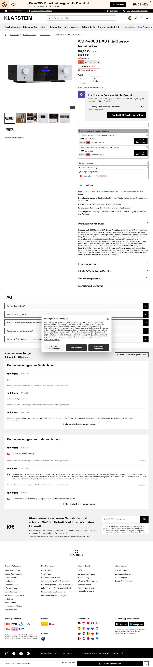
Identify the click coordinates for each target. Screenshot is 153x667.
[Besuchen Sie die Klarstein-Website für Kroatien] (83, 633)
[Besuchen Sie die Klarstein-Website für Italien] (97, 623)
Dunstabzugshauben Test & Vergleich (57, 585)
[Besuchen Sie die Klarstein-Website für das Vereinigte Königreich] (83, 628)
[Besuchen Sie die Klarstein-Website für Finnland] (97, 633)
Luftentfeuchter (11, 577)
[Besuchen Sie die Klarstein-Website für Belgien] (79, 638)
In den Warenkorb (112, 664)
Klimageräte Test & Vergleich (53, 592)
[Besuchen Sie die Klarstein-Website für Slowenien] (92, 638)
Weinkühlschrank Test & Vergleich (55, 581)
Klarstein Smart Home (50, 577)
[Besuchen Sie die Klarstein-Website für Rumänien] (88, 633)
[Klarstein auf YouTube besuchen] (21, 653)
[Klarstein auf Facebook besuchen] (14, 653)
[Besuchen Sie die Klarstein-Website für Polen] (79, 633)
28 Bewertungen (83, 58)
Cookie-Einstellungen (123, 581)
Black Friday (46, 570)
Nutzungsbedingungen (121, 633)
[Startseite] (7, 35)
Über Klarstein (121, 570)
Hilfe (80, 570)
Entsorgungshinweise (124, 574)
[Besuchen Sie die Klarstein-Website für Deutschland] (79, 623)
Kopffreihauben (11, 585)
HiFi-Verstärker (45, 35)
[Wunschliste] (141, 18)
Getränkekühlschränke (14, 595)
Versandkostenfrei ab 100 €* (41, 11)
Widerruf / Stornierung (87, 581)
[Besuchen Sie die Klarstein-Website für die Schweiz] (88, 623)
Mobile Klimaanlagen (13, 574)
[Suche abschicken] (49, 18)
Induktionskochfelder (13, 606)
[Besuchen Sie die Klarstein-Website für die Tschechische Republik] (92, 628)
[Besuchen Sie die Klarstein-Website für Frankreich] (92, 623)
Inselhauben (9, 581)
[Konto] (136, 18)
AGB (57, 653)
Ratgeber (113, 11)
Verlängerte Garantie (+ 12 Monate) (105, 107)
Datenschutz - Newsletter (138, 532)
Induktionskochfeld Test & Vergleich (56, 588)
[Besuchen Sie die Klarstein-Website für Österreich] (83, 623)
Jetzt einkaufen (118, 4)
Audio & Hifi (14, 35)
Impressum (67, 653)
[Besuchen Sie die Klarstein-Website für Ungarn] (97, 628)
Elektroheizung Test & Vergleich (54, 595)
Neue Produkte (144, 27)
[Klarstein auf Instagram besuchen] (6, 653)
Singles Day (46, 574)
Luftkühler (8, 599)
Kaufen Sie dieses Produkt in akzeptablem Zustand (100, 147)
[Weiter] (151, 27)
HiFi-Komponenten (29, 35)
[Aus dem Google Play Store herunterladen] (136, 624)
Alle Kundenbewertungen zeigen (80, 424)
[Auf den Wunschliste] (146, 663)
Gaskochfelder (10, 610)
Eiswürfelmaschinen (13, 592)
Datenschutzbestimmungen (129, 631)
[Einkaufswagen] (147, 18)
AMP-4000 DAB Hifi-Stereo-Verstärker (67, 35)
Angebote (130, 27)
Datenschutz (46, 653)
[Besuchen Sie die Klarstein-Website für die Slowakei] (88, 628)
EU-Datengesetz (121, 577)
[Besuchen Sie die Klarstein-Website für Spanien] (79, 628)
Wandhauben (10, 602)
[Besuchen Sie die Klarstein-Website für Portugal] (88, 638)
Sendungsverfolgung (86, 574)
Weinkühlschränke (12, 570)
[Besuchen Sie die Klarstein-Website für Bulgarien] (92, 633)
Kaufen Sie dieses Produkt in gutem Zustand (97, 135)
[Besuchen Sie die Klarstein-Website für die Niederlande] (83, 638)
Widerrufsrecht (84, 585)
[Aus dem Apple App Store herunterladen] (121, 624)
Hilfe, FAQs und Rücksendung (138, 11)
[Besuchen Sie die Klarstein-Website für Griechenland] (97, 639)
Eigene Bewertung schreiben (133, 355)
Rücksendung (83, 577)
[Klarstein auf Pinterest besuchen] (28, 653)
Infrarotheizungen (11, 588)
